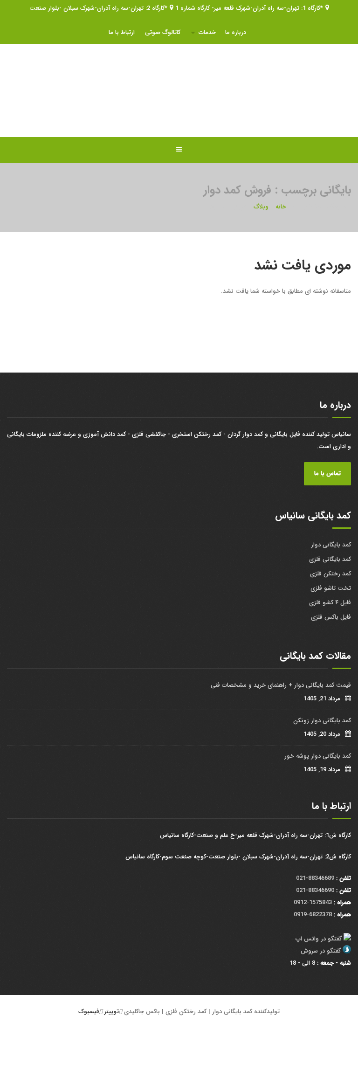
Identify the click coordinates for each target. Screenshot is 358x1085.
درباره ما (235, 32)
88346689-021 (315, 878)
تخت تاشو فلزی (330, 588)
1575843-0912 (313, 902)
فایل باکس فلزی (331, 617)
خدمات (207, 32)
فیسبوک (88, 1011)
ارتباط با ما (122, 32)
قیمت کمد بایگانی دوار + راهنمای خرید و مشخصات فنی (281, 685)
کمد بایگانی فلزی (330, 559)
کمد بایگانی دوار (331, 545)
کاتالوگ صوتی (162, 32)
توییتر (111, 1011)
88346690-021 (315, 890)
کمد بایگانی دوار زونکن (322, 721)
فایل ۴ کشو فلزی (330, 603)
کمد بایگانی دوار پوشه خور (317, 756)
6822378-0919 (313, 914)
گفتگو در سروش (321, 951)
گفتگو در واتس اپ (319, 939)
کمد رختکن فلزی (330, 574)
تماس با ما (327, 473)
